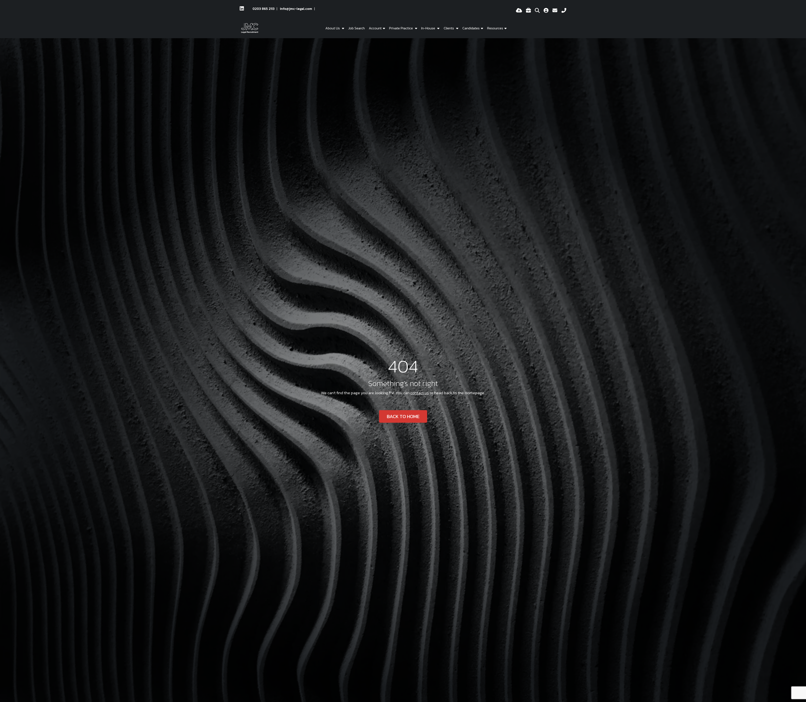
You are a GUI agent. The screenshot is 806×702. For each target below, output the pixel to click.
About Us (333, 28)
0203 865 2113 (264, 8)
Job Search (356, 28)
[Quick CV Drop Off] (519, 11)
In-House (428, 28)
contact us (419, 393)
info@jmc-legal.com (296, 8)
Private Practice (401, 28)
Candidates (471, 28)
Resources (495, 28)
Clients (449, 28)
